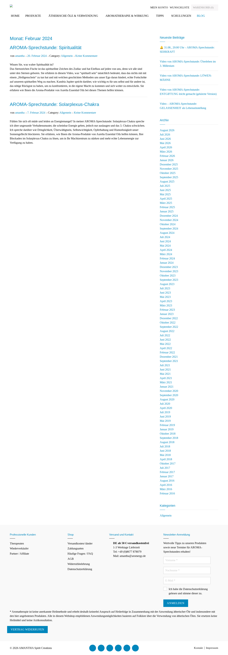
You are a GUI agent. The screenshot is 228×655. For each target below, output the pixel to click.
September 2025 (169, 177)
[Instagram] (118, 648)
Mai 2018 (165, 454)
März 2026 (166, 151)
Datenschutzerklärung (80, 569)
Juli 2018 (165, 446)
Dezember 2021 (169, 356)
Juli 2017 (165, 467)
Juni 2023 (165, 292)
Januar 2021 (166, 386)
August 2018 (167, 442)
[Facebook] (92, 648)
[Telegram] (135, 648)
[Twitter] (101, 648)
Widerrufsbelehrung (79, 563)
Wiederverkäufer (19, 548)
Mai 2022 (165, 343)
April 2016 (166, 484)
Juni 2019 (165, 416)
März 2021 (166, 382)
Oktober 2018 (167, 433)
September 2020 (169, 395)
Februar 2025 (167, 207)
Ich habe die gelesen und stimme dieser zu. (188, 591)
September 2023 (169, 279)
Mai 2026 (165, 143)
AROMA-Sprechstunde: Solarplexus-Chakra (54, 104)
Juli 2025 (165, 185)
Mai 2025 (165, 194)
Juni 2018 (165, 450)
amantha (20, 55)
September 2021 (169, 360)
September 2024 (169, 228)
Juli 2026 (165, 134)
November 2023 (169, 271)
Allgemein (67, 55)
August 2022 (167, 331)
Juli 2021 (165, 365)
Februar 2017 (167, 472)
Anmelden (175, 603)
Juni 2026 (165, 138)
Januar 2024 (166, 262)
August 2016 (167, 480)
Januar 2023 (166, 313)
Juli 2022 (165, 335)
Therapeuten (17, 543)
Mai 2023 (165, 296)
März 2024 (166, 254)
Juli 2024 (165, 237)
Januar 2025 (166, 211)
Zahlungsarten (76, 548)
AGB (71, 558)
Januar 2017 (166, 476)
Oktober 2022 (167, 322)
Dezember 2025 (169, 164)
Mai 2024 (165, 245)
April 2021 (166, 378)
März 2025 (166, 202)
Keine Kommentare (86, 55)
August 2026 (167, 130)
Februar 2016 (167, 493)
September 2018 (169, 437)
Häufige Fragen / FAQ (80, 553)
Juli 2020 (165, 403)
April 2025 (166, 198)
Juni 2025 (165, 190)
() (203, 7)
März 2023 (166, 305)
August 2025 (167, 181)
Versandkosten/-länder (80, 543)
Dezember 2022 (169, 318)
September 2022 (169, 326)
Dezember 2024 (169, 215)
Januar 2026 (166, 160)
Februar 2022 (167, 352)
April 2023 (166, 301)
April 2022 (166, 348)
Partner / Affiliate (19, 553)
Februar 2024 (167, 258)
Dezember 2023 (169, 266)
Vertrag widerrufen (27, 629)
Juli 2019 (165, 412)
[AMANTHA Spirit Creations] (11, 6)
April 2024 (166, 249)
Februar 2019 (167, 425)
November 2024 (169, 219)
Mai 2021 (165, 373)
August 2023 (167, 284)
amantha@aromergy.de (133, 555)
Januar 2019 (166, 429)
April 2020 (166, 407)
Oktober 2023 (167, 275)
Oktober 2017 (167, 463)
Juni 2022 (165, 339)
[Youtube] (109, 648)
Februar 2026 (167, 155)
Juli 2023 (165, 288)
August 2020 (167, 399)
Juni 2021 (165, 369)
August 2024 (167, 232)
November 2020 (169, 390)
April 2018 (166, 459)
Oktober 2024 (167, 224)
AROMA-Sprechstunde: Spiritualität (45, 47)
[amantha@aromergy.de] (126, 648)
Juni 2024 (165, 241)
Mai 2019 (165, 420)
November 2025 (169, 168)
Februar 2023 (167, 309)
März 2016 (166, 489)
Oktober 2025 (167, 172)
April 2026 (166, 147)
